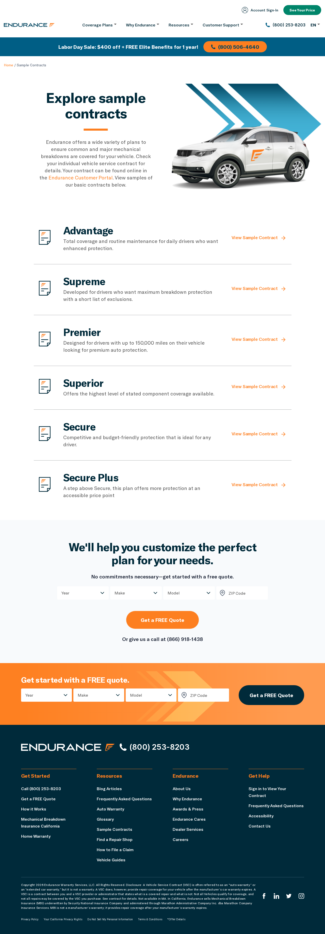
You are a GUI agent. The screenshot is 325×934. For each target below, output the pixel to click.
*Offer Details (176, 919)
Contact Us (260, 825)
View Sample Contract (255, 237)
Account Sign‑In (264, 10)
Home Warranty (36, 836)
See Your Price (302, 10)
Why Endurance (187, 798)
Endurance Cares (189, 819)
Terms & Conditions (150, 919)
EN (313, 24)
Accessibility (261, 815)
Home (8, 65)
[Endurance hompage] (68, 747)
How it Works (33, 808)
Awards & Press (188, 808)
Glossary (105, 819)
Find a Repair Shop (115, 839)
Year (65, 592)
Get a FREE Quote (162, 620)
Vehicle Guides (111, 859)
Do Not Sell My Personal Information (110, 919)
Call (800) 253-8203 (41, 788)
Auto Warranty (110, 808)
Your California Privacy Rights (63, 919)
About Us (182, 788)
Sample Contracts (114, 829)
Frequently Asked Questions (124, 798)
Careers (180, 839)
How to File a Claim (115, 849)
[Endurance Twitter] (289, 896)
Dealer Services (188, 829)
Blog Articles (109, 788)
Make (120, 592)
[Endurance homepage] (29, 25)
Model (174, 592)
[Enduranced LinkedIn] (276, 896)
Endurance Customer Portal (80, 177)
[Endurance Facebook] (264, 896)
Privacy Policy (30, 919)
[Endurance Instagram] (301, 896)
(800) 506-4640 (238, 47)
